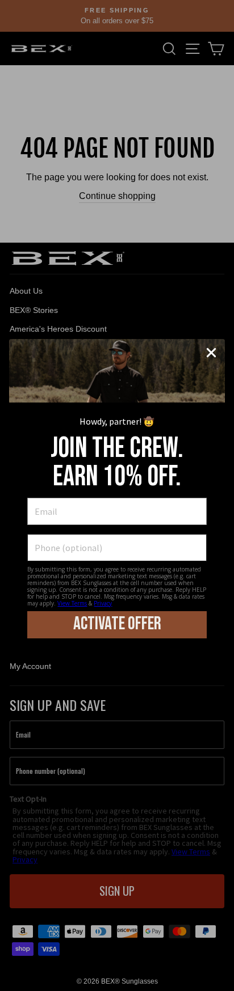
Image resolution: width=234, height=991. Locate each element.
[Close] (211, 353)
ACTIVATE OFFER (117, 624)
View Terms (72, 603)
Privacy (103, 603)
